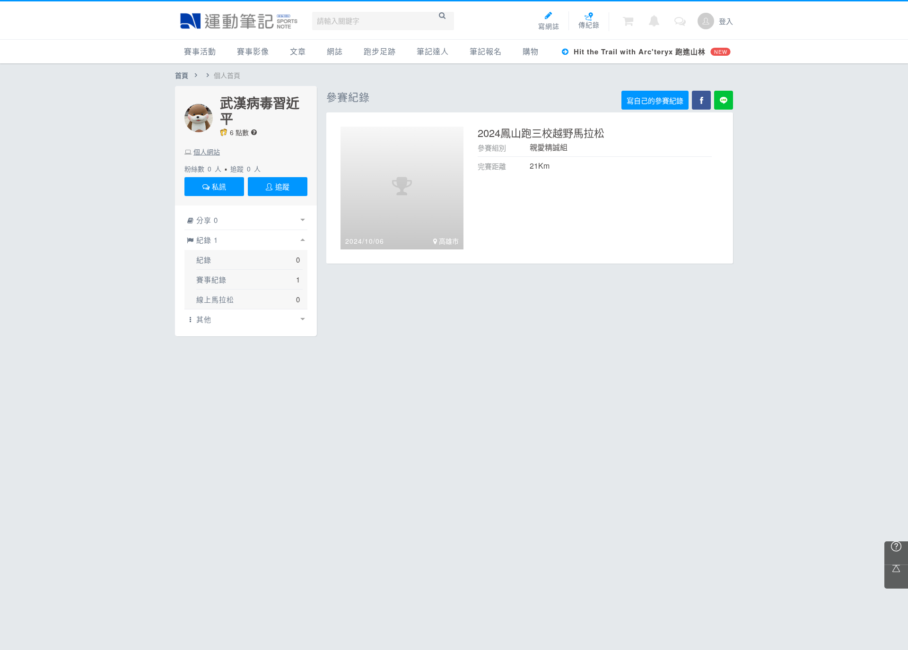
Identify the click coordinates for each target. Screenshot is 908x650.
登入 (726, 21)
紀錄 (203, 260)
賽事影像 (253, 51)
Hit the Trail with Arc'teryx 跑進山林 (649, 51)
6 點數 (239, 132)
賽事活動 (200, 51)
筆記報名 (486, 51)
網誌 (335, 51)
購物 (531, 51)
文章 (298, 51)
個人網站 (206, 151)
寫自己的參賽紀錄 (655, 100)
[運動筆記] (239, 21)
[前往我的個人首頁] (706, 21)
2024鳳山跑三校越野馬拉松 (541, 132)
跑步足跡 (380, 51)
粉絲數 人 (202, 168)
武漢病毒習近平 (259, 110)
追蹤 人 (245, 168)
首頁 (181, 75)
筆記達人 (433, 51)
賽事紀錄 (211, 279)
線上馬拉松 (215, 299)
